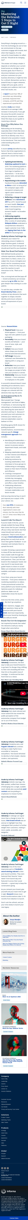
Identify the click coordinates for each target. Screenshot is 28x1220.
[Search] (21, 2)
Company (5, 1076)
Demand (3, 1140)
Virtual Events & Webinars (9, 1026)
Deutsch (3, 1156)
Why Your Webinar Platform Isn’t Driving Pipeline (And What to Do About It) (13, 944)
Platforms (4, 1145)
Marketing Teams (6, 1120)
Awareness (4, 1138)
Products (4, 1128)
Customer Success (6, 1099)
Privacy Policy (5, 1170)
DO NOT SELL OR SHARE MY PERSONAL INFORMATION (10, 1175)
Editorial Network (6, 1104)
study (9, 107)
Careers (3, 1083)
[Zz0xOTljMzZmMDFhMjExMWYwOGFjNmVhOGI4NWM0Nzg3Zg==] (14, 770)
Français (3, 1153)
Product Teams (5, 1117)
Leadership (4, 1081)
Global (4, 1151)
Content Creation (7, 27)
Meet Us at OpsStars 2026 (11, 997)
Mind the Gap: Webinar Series (12, 1028)
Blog (3, 11)
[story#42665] (14, 732)
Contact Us (4, 1088)
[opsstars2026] (14, 982)
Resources (4, 1102)
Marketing (5, 30)
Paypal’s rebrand (7, 747)
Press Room (4, 1086)
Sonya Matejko (15, 920)
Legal (2, 1172)
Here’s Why (4, 1079)
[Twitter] (5, 1168)
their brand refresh (13, 820)
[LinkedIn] (2, 1168)
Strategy (3, 1130)
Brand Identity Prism (8, 292)
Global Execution (5, 1158)
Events (4, 995)
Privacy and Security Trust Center (10, 1109)
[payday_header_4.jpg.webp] (14, 804)
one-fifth (9, 505)
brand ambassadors (15, 537)
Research (10, 894)
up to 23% (13, 281)
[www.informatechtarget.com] (9, 2)
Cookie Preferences (6, 1177)
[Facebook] (8, 1168)
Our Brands (4, 1107)
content (4, 613)
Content (3, 1135)
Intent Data (6, 1000)
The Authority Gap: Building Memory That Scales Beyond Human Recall (12, 1061)
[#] (1, 613)
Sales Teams (4, 1122)
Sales (2, 1143)
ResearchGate (12, 326)
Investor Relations (6, 1091)
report (6, 94)
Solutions (5, 1115)
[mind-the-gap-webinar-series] (14, 1014)
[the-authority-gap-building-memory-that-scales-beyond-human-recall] (14, 1045)
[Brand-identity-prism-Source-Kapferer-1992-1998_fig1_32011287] (14, 315)
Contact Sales (14, 1218)
